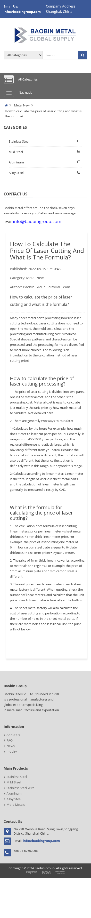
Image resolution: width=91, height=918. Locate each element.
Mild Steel (16, 152)
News (11, 746)
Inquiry (12, 751)
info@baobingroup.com (37, 221)
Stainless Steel (19, 141)
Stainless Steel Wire (20, 788)
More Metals (16, 804)
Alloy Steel (16, 172)
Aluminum (16, 162)
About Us (13, 735)
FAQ (10, 740)
